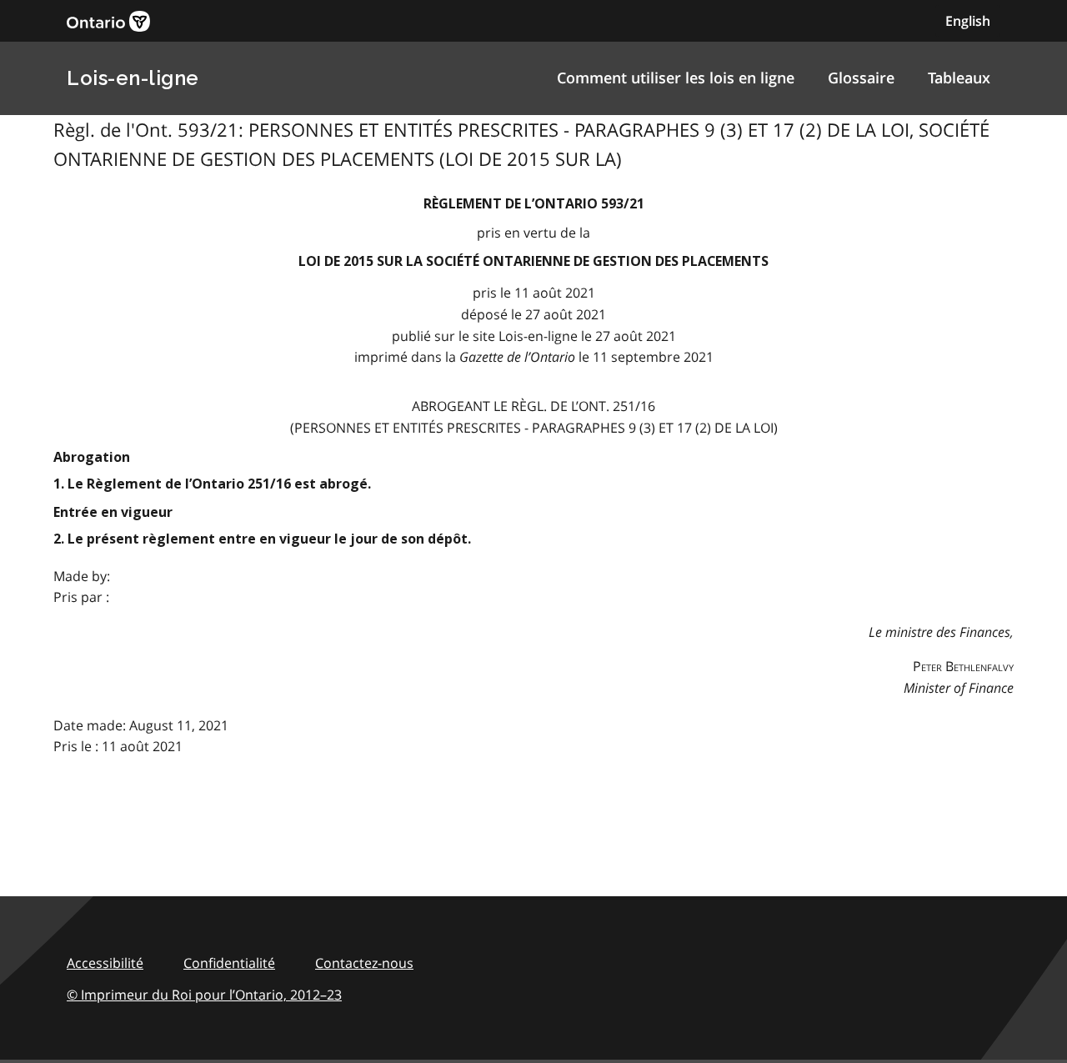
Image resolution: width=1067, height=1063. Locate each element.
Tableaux (959, 78)
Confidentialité (229, 963)
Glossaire (861, 78)
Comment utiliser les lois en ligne (675, 78)
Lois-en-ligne (133, 78)
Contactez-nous (364, 963)
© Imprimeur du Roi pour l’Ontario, (204, 994)
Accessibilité (105, 963)
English (967, 21)
